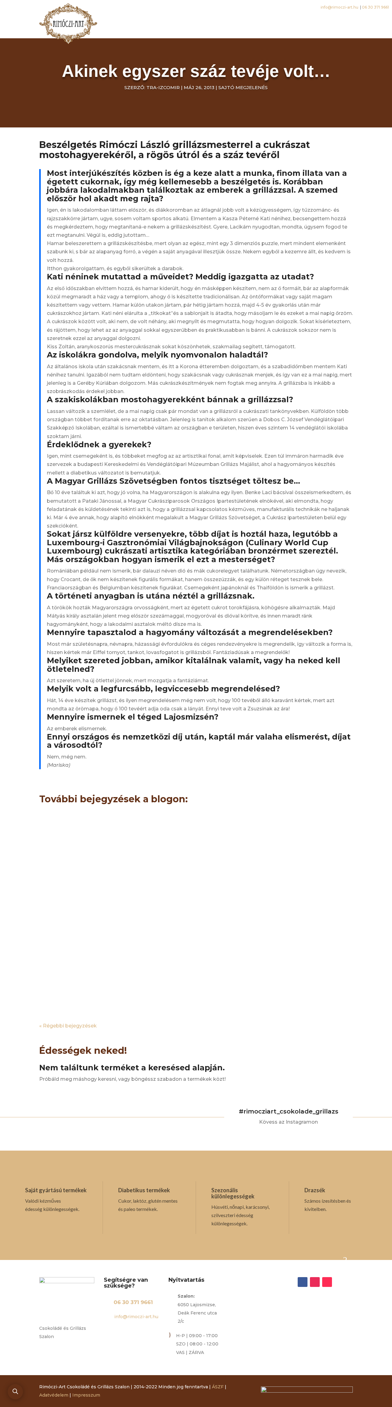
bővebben (57, 863)
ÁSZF (218, 1387)
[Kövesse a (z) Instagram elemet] (315, 1282)
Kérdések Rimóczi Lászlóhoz (113, 893)
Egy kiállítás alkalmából (100, 963)
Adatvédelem (53, 1395)
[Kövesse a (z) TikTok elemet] (327, 1282)
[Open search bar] (15, 1391)
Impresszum (86, 1395)
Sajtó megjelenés (243, 87)
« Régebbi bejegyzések (68, 1026)
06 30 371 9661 (133, 1302)
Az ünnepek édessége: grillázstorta (128, 823)
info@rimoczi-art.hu (135, 1316)
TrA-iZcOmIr (163, 87)
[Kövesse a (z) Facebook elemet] (302, 1282)
